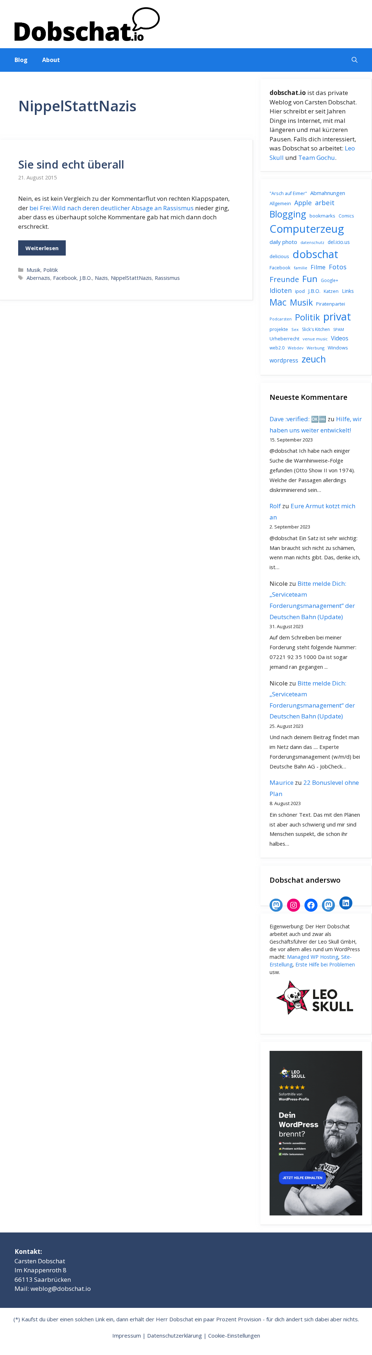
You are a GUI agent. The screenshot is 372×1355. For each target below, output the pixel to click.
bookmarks (322, 215)
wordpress (284, 360)
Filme (318, 267)
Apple (303, 202)
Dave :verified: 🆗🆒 (298, 419)
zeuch (314, 359)
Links (348, 290)
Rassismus (167, 277)
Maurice (282, 782)
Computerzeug (307, 228)
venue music (315, 338)
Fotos (338, 266)
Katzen (331, 291)
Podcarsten (281, 319)
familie (300, 267)
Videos (339, 338)
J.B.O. (86, 277)
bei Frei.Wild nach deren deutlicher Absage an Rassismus (111, 208)
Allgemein (280, 203)
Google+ (329, 280)
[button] (354, 60)
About (51, 60)
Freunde (284, 279)
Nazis (101, 277)
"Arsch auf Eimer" (288, 193)
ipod (300, 291)
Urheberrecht (284, 338)
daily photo (283, 241)
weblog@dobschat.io (61, 1288)
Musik (33, 269)
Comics (346, 216)
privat (337, 316)
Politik (50, 269)
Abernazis (38, 277)
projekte (279, 329)
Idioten (281, 290)
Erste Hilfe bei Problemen (325, 964)
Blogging (288, 214)
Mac (278, 302)
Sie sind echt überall (71, 164)
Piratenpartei (330, 304)
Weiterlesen (41, 248)
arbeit (325, 202)
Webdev (295, 348)
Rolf (275, 506)
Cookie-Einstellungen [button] (234, 1335)
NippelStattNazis (131, 277)
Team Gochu (316, 157)
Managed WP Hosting (312, 956)
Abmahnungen (327, 192)
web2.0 (277, 348)
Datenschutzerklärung (174, 1335)
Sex (295, 329)
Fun (310, 279)
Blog (21, 60)
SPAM (338, 329)
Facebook (65, 277)
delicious (279, 256)
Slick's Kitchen (316, 329)
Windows (338, 347)
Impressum (126, 1335)
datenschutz (312, 242)
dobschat (315, 254)
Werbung (315, 348)
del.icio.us (339, 242)
